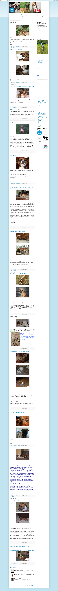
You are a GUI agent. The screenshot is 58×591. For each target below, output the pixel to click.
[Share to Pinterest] (26, 46)
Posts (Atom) (14, 567)
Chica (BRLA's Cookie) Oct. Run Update (18, 273)
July (38, 121)
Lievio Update (13, 155)
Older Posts (33, 566)
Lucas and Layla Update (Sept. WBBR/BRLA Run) (20, 447)
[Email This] (22, 46)
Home (22, 566)
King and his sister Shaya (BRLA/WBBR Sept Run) (20, 546)
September (39, 119)
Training (39, 61)
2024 (38, 82)
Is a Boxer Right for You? (40, 60)
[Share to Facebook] (25, 46)
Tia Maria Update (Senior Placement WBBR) (19, 351)
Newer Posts (12, 566)
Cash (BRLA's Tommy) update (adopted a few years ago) (22, 86)
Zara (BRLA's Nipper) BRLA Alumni (17, 231)
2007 (38, 126)
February (39, 124)
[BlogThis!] (23, 46)
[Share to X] (24, 46)
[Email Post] (21, 46)
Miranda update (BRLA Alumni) (16, 23)
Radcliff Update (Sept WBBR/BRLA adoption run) (20, 500)
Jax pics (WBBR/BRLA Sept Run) (17, 412)
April (39, 123)
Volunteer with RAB (40, 62)
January (39, 125)
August (39, 120)
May (39, 122)
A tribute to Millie (13, 317)
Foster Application (40, 31)
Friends (38, 59)
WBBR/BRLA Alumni (14, 47)
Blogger (32, 585)
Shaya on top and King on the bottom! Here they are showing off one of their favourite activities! (22, 550)
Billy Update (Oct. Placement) (16, 49)
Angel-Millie (12, 331)
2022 (38, 84)
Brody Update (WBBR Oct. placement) (18, 122)
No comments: (18, 46)
